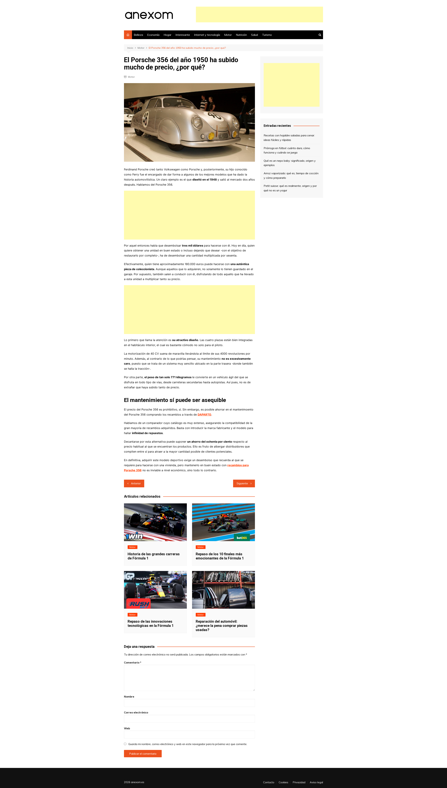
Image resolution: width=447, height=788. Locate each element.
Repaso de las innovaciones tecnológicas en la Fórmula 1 (151, 623)
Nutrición (241, 34)
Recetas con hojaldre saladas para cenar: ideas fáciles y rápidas (289, 138)
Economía (153, 34)
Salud (254, 34)
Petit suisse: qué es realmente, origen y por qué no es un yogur (290, 188)
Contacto (268, 782)
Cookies (283, 782)
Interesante (182, 34)
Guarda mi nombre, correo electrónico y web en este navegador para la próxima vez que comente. (187, 744)
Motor (228, 34)
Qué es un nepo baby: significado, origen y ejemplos (290, 163)
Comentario (132, 662)
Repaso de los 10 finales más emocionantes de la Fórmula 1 (220, 556)
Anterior (136, 483)
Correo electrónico (136, 712)
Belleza (138, 34)
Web (127, 728)
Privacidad (299, 782)
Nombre (129, 696)
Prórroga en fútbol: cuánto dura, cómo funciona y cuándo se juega (287, 150)
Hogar (167, 34)
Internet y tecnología (207, 34)
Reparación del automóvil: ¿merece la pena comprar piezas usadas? (222, 625)
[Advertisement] (259, 14)
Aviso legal (316, 782)
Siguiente (242, 483)
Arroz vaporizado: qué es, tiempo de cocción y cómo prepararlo (291, 175)
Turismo (267, 34)
